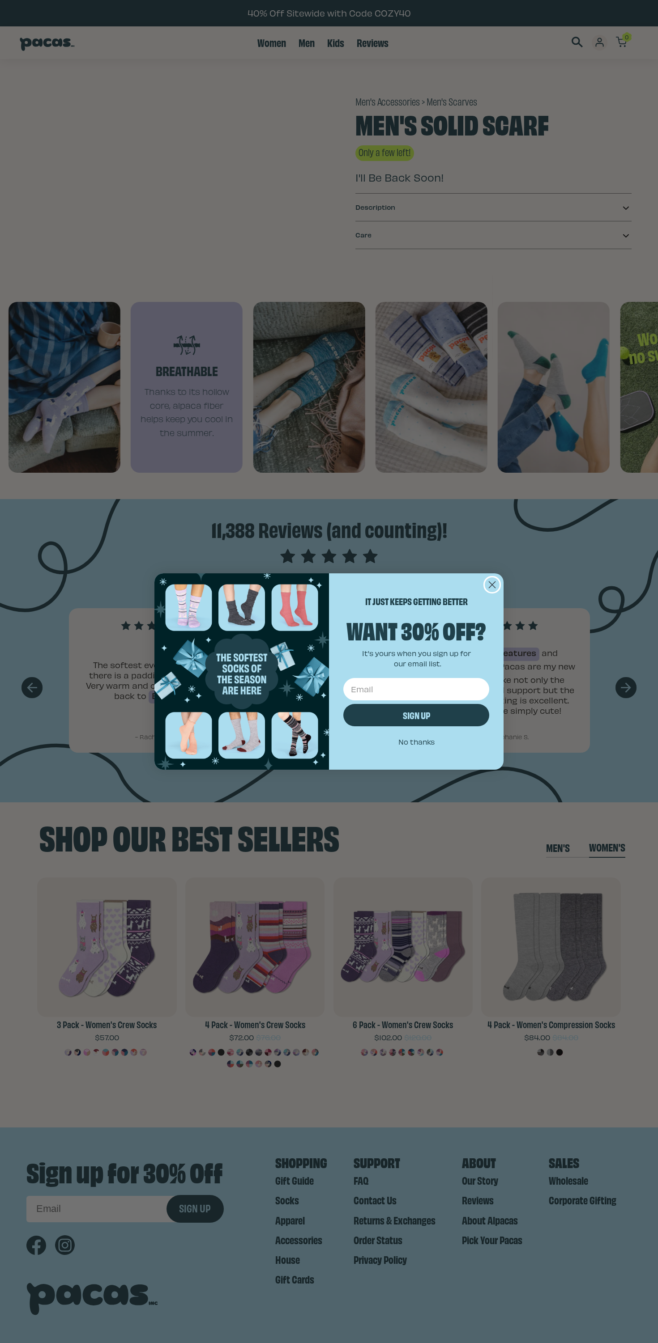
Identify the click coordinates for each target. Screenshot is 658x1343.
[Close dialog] (492, 585)
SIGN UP (416, 715)
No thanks (416, 741)
